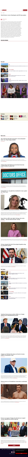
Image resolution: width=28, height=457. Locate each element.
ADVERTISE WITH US (13, 449)
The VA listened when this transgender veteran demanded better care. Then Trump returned (13, 139)
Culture (10, 296)
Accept (21, 453)
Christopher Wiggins (3, 141)
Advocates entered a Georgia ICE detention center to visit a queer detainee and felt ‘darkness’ (17, 76)
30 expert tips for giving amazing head (6, 116)
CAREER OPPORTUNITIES (8, 449)
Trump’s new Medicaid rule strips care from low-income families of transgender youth (13, 354)
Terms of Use (22, 450)
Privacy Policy (17, 450)
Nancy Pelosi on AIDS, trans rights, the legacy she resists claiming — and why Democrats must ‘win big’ (12, 219)
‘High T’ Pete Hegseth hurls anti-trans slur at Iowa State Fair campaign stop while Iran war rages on (17, 288)
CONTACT (2, 449)
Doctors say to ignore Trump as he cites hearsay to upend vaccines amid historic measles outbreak (13, 418)
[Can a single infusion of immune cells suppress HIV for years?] (20, 116)
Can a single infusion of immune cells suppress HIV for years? (25, 117)
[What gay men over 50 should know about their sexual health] (14, 391)
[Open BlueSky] (13, 452)
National (10, 74)
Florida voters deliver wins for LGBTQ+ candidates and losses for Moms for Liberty (18, 80)
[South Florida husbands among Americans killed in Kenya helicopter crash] (4, 65)
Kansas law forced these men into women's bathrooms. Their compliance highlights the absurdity (16, 273)
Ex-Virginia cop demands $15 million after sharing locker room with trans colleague (18, 283)
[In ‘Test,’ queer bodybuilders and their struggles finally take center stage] (4, 70)
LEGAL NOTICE (14, 450)
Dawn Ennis (2, 193)
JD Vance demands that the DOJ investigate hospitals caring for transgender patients (13, 245)
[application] (14, 90)
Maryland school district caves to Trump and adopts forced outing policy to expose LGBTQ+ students (17, 278)
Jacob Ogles (2, 167)
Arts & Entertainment (11, 69)
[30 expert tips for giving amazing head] (2, 116)
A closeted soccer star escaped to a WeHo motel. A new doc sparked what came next (17, 293)
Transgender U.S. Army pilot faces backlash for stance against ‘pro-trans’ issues (14, 191)
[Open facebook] (11, 452)
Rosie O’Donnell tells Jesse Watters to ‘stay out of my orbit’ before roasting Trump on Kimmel (17, 298)
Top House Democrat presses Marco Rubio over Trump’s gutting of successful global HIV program (12, 315)
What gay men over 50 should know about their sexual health (14, 381)
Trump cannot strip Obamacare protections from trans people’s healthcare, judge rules (12, 165)
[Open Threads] (14, 452)
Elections (10, 79)
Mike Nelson (17, 237)
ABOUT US (5, 449)
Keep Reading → (4, 161)
